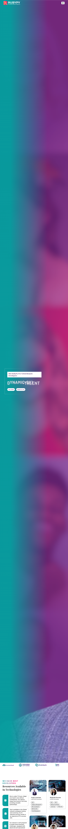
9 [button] (44, 768)
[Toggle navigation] (63, 3)
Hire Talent (11, 389)
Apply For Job (20, 389)
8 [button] (41, 768)
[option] (10, 765)
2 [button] (26, 768)
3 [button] (29, 768)
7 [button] (39, 768)
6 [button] (36, 768)
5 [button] (34, 768)
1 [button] (24, 768)
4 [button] (31, 768)
